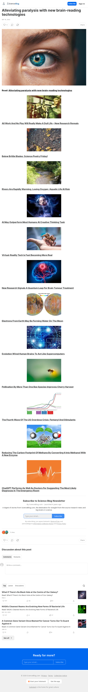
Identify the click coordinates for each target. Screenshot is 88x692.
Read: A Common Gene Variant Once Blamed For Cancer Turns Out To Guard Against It (36, 626)
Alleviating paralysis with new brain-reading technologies (40, 90)
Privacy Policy (61, 524)
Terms (50, 676)
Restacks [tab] (17, 557)
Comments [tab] (7, 557)
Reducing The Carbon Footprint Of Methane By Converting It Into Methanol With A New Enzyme (44, 454)
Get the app (55, 681)
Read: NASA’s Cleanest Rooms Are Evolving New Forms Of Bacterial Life (30, 609)
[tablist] (12, 557)
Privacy (44, 676)
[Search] (84, 585)
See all (6, 638)
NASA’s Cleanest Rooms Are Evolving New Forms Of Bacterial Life (33, 606)
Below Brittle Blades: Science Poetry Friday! (25, 156)
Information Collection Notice (43, 524)
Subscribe (72, 4)
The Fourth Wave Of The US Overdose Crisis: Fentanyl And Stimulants (39, 419)
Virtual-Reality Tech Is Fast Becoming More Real (27, 255)
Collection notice (60, 676)
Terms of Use (55, 521)
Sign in (82, 4)
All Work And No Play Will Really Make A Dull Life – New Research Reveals (40, 123)
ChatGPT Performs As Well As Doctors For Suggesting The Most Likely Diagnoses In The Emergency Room (39, 489)
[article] (44, 596)
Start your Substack (38, 681)
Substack (32, 687)
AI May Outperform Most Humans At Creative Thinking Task (33, 222)
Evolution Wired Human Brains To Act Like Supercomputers (33, 353)
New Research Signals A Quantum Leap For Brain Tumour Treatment (38, 288)
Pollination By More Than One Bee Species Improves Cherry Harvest (37, 386)
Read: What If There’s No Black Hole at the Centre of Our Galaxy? (27, 595)
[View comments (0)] (12, 25)
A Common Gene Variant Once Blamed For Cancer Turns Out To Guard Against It (35, 622)
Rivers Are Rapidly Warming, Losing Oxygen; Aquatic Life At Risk (36, 189)
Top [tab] (4, 586)
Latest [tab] (10, 586)
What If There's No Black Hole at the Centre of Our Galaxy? (30, 592)
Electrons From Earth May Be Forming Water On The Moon (32, 321)
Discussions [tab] (19, 586)
